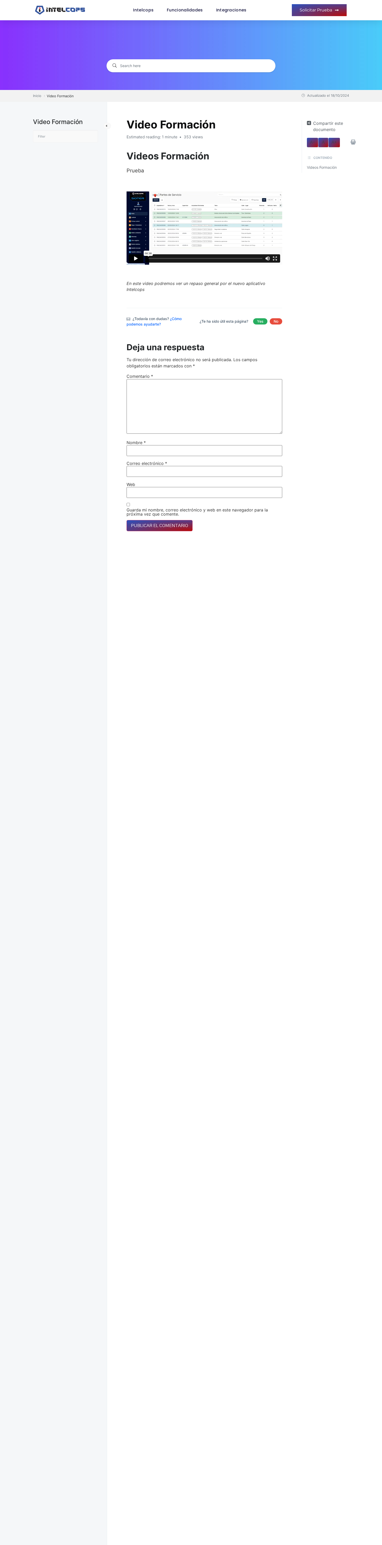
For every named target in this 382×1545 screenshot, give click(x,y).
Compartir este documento (328, 126)
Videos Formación (322, 167)
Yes (260, 321)
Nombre (136, 442)
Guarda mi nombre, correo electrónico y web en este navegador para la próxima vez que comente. (197, 512)
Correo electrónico (147, 463)
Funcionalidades (185, 10)
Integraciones (231, 10)
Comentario (140, 376)
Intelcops (143, 10)
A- (312, 142)
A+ (334, 142)
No (276, 321)
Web (131, 484)
